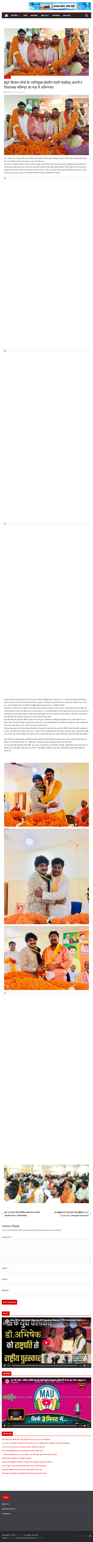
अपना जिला (14, 15)
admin (23, 92)
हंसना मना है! (66, 15)
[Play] (5, 1365)
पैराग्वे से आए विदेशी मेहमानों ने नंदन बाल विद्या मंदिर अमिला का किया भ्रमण (22, 1451)
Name (5, 1268)
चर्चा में (25, 15)
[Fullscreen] (88, 1365)
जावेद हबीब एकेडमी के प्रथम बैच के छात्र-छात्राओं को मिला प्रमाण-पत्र (22, 1469)
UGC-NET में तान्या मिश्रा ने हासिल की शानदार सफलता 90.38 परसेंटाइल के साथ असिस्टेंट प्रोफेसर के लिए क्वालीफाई (35, 1443)
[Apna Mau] (6, 15)
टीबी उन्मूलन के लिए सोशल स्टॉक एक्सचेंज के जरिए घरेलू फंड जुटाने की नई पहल (24, 1473)
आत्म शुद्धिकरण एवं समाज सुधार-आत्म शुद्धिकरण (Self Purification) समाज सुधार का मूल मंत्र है (71, 1214)
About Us (5, 1504)
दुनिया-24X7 (45, 15)
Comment (7, 1237)
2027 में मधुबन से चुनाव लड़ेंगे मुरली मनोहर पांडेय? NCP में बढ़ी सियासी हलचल (24, 1466)
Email (5, 1279)
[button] (18, 15)
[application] (46, 1342)
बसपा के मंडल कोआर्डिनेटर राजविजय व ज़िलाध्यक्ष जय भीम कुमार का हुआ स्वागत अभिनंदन (27, 1462)
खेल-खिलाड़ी (56, 15)
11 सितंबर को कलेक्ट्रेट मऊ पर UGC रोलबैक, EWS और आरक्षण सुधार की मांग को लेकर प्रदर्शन (29, 1454)
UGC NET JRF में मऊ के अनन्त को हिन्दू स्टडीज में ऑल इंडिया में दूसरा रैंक (23, 1447)
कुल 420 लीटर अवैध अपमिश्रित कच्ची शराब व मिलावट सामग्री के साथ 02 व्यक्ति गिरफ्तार (22, 1214)
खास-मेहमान (34, 15)
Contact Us (6, 1513)
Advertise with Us (8, 1509)
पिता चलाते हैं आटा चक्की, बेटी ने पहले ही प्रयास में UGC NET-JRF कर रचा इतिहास (26, 1439)
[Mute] (84, 1365)
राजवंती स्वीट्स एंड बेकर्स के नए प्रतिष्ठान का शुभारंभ (16, 1458)
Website (5, 1290)
